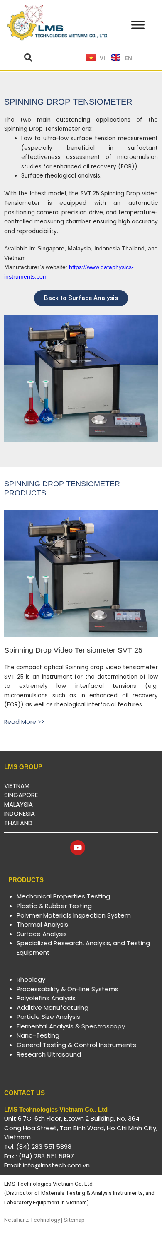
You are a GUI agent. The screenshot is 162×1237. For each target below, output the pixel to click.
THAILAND (18, 823)
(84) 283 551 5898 (43, 1146)
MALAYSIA (18, 804)
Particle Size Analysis (48, 1016)
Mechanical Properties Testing (63, 896)
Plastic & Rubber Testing (54, 905)
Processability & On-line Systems (67, 989)
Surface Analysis (42, 934)
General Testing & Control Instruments (76, 1044)
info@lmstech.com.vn (56, 1165)
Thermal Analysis (42, 924)
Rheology (31, 979)
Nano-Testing (38, 1035)
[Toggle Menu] (138, 24)
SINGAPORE (21, 794)
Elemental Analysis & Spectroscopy (71, 1026)
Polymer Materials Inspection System (74, 915)
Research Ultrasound (49, 1054)
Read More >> (24, 722)
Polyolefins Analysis (46, 998)
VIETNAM (16, 785)
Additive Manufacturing (52, 1007)
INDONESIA (19, 813)
